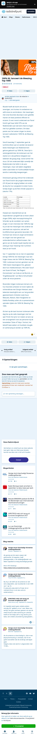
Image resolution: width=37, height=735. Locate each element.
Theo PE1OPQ (12, 578)
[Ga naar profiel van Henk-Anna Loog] (5, 599)
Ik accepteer (19, 726)
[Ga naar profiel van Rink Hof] (5, 629)
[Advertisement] (18, 38)
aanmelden (23, 379)
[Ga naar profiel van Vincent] (5, 548)
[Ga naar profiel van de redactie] (3, 98)
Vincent (10, 551)
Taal (5, 699)
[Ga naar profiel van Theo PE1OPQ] (5, 575)
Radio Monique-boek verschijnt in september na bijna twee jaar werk (20, 487)
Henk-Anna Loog (13, 602)
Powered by (18, 707)
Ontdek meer (4, 4)
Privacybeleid (22, 699)
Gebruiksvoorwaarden (17, 718)
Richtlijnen (7, 720)
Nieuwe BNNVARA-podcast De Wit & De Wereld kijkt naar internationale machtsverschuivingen (21, 501)
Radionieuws (23, 477)
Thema (12, 699)
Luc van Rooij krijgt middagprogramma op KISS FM (19, 527)
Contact (30, 699)
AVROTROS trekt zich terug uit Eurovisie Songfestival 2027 (19, 515)
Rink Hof (10, 631)
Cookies (18, 702)
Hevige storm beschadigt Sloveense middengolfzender (21, 474)
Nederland (8, 98)
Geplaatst (18, 551)
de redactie (23, 96)
